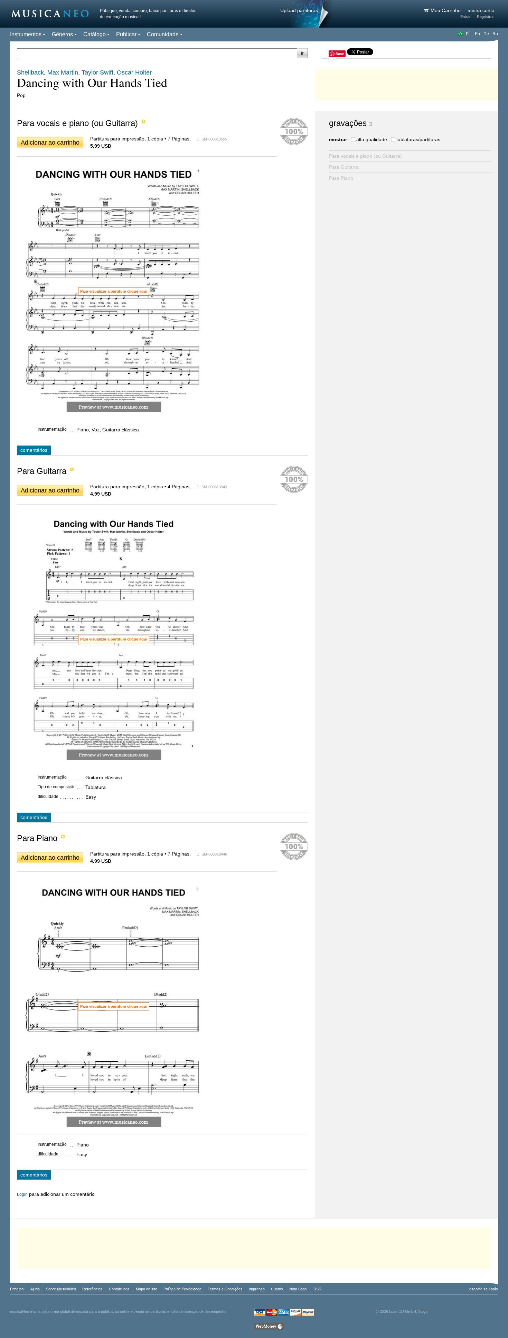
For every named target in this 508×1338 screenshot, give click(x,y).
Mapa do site (146, 1289)
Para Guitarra (344, 167)
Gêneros (62, 34)
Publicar (126, 34)
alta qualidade (371, 139)
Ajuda (35, 1289)
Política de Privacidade (182, 1289)
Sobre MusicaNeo (61, 1289)
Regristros (486, 16)
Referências (92, 1289)
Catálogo (94, 34)
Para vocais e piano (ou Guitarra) (365, 156)
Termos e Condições (225, 1289)
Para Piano (341, 178)
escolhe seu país (483, 1289)
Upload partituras (299, 10)
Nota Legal (298, 1289)
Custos (277, 1289)
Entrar (465, 16)
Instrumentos (25, 34)
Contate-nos (119, 1289)
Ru (495, 33)
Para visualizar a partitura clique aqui (113, 291)
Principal (17, 1289)
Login (22, 1194)
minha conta (481, 10)
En (477, 33)
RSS (317, 1289)
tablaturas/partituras (418, 139)
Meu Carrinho (446, 10)
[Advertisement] (406, 82)
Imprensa (257, 1289)
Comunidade (163, 34)
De (486, 33)
